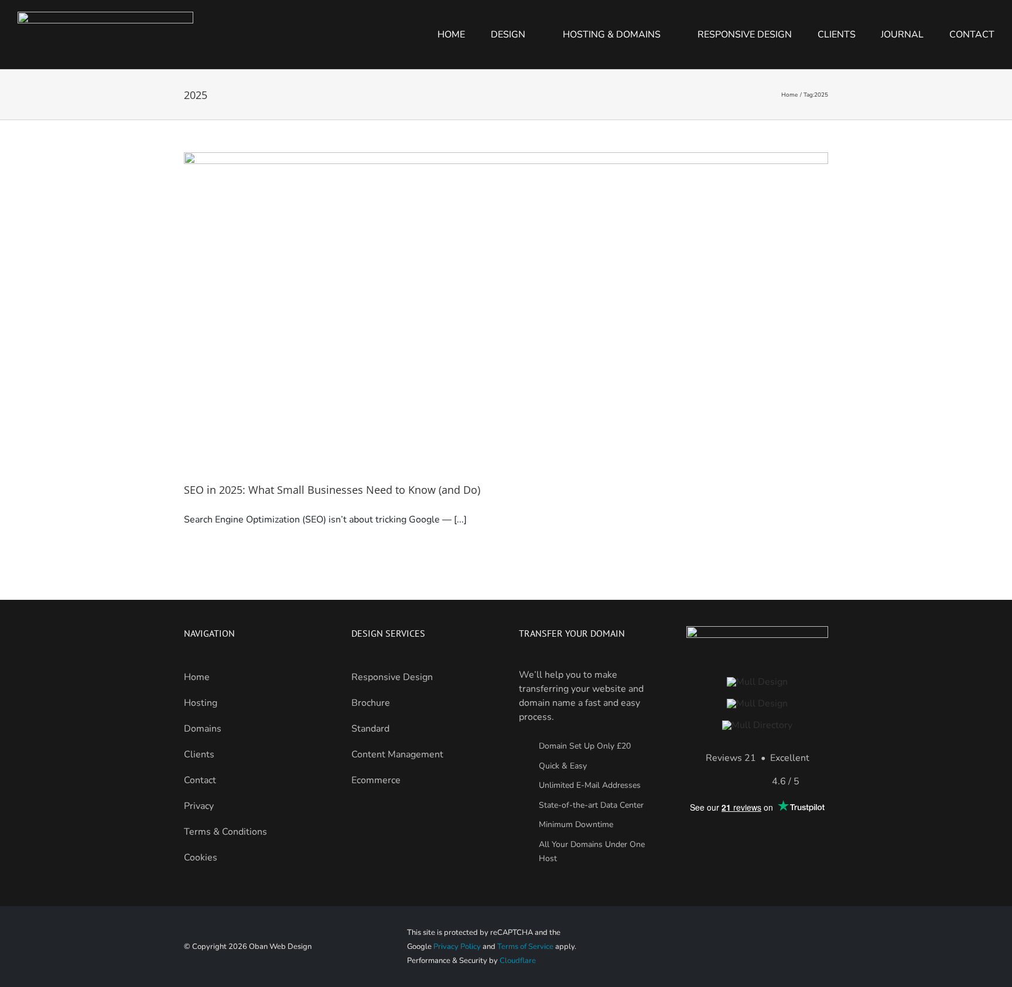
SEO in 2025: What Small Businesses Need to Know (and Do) (332, 490)
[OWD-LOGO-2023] (105, 16)
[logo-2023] (757, 681)
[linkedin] (801, 946)
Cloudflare (518, 960)
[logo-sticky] (757, 703)
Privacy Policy (457, 946)
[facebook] (780, 946)
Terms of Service (525, 946)
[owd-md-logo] (757, 725)
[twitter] (823, 946)
